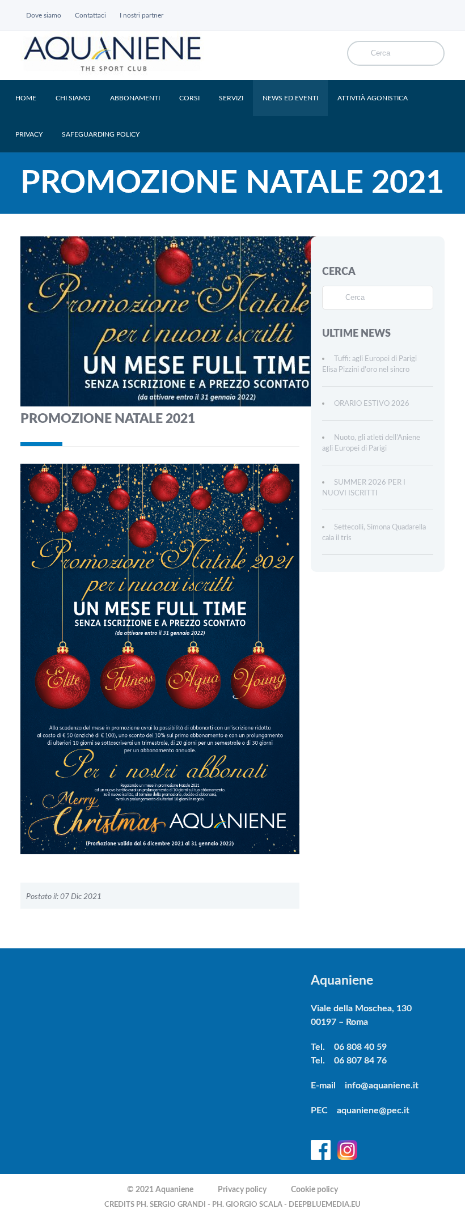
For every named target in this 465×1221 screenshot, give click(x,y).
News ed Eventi (290, 98)
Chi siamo (73, 98)
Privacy (29, 134)
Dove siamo (43, 15)
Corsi (189, 98)
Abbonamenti (135, 98)
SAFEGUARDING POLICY (101, 134)
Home (25, 98)
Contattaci (90, 15)
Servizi (231, 98)
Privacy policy (242, 1190)
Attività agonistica (372, 98)
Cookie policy (314, 1190)
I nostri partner (141, 15)
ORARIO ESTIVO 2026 (371, 404)
